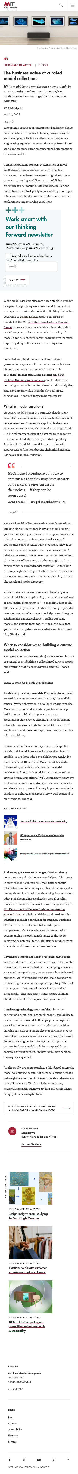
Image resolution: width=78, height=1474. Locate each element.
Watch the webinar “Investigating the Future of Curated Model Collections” (32, 1108)
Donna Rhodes (29, 316)
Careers (12, 1423)
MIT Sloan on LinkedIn (67, 1461)
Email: (11, 266)
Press (11, 1417)
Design (43, 65)
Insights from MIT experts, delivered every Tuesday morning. (30, 246)
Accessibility (15, 1429)
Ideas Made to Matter (17, 65)
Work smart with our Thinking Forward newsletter (29, 226)
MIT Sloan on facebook (10, 1461)
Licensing (13, 1435)
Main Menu (72, 5)
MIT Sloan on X (24, 1461)
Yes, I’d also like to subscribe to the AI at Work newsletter (29, 258)
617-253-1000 (15, 1388)
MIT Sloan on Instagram (53, 1461)
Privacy (12, 1441)
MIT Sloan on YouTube (38, 1462)
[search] (61, 5)
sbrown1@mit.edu (31, 1144)
